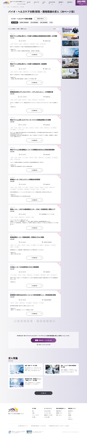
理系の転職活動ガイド (61, 408)
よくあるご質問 (46, 417)
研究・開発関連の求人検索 (15, 6)
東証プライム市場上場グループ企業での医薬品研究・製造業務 (28, 64)
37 (28, 321)
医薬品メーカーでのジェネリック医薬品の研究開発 (25, 179)
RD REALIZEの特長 (52, 2)
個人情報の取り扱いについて (23, 425)
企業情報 (69, 415)
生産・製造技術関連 (34, 22)
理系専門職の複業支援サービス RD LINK (37, 425)
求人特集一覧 (43, 393)
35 (21, 321)
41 (40, 321)
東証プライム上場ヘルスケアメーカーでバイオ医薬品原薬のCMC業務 (30, 120)
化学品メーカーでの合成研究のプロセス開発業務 (24, 267)
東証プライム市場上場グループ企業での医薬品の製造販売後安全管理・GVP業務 (33, 36)
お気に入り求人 (36, 2)
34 (18, 321)
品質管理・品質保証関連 (24, 22)
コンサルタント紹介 (47, 413)
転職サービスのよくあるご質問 (44, 344)
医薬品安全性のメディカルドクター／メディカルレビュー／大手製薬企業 (31, 92)
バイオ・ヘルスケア (35, 415)
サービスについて (48, 408)
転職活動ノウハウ (59, 413)
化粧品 (33, 413)
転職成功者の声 (58, 411)
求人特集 (44, 2)
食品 (33, 411)
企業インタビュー (59, 415)
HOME (4, 6)
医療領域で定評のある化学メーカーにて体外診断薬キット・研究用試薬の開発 (33, 295)
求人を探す (28, 2)
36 (24, 321)
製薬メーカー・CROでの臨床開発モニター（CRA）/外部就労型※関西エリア (32, 209)
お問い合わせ (70, 419)
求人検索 (8, 6)
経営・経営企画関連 (43, 22)
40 (37, 321)
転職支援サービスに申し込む (81, 3)
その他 (51, 22)
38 (31, 321)
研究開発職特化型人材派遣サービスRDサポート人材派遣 (58, 425)
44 (50, 321)
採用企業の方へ (69, 2)
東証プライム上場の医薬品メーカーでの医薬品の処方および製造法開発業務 (32, 150)
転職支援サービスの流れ (48, 415)
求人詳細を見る (34, 54)
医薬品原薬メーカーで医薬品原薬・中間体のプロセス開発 (27, 237)
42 (44, 321)
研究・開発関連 (14, 22)
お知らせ (69, 413)
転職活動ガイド (61, 2)
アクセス (69, 417)
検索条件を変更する (40, 18)
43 (47, 321)
